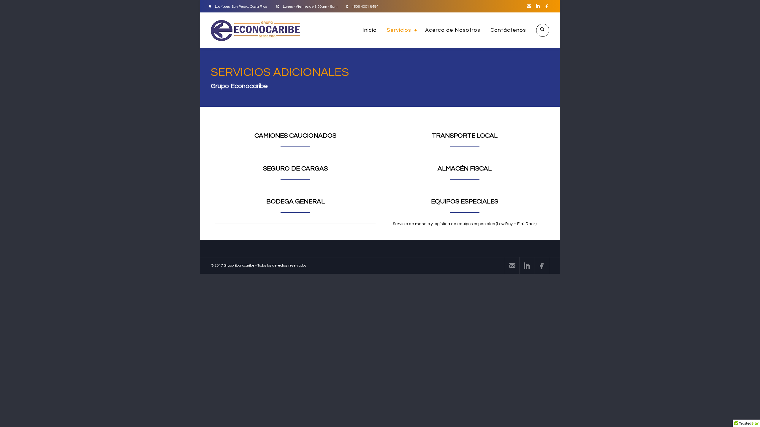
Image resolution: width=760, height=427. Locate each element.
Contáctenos (508, 30)
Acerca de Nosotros (452, 30)
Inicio (369, 30)
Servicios (399, 30)
